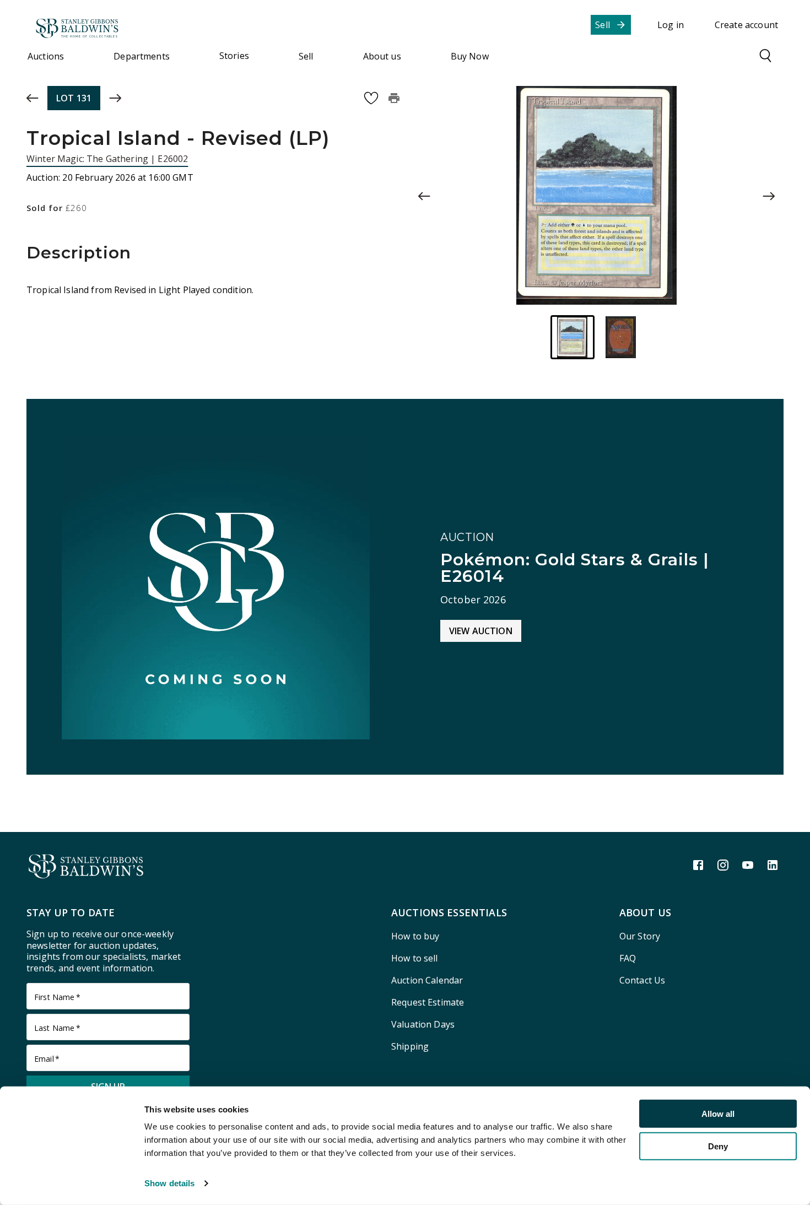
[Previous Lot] (32, 98)
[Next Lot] (115, 98)
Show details (169, 1183)
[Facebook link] (698, 865)
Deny (718, 1145)
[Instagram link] (723, 865)
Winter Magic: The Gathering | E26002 (107, 159)
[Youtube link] (748, 865)
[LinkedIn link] (773, 865)
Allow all (718, 1113)
